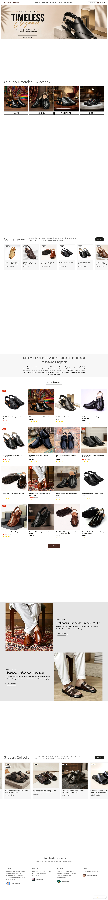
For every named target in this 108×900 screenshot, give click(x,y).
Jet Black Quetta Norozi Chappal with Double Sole (92, 417)
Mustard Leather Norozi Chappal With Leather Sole (39, 494)
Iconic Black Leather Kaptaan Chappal (92, 493)
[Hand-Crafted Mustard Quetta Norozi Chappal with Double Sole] (12, 252)
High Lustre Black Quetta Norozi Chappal (14, 493)
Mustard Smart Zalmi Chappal (11, 532)
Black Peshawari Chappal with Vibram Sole (13, 417)
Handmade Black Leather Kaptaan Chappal (38, 456)
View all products (54, 546)
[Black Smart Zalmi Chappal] (85, 252)
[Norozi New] (41, 100)
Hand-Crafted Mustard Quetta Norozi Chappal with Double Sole (11, 264)
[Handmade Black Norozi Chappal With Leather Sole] (48, 252)
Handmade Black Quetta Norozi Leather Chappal (66, 494)
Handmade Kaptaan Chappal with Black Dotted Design (93, 456)
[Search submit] (98, 2)
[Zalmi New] (16, 100)
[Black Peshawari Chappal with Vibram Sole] (30, 252)
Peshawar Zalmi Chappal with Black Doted (39, 532)
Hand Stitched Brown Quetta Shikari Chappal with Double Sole (66, 532)
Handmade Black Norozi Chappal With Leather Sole (48, 264)
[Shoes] (92, 100)
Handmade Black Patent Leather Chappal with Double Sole (93, 532)
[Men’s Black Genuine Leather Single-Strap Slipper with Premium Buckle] (75, 776)
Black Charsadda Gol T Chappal (64, 417)
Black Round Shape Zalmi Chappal (38, 417)
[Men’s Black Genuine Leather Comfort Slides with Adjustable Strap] (46, 776)
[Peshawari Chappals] (54, 22)
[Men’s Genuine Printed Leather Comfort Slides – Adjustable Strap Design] (17, 775)
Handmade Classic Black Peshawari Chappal (66, 456)
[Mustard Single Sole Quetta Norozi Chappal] (67, 252)
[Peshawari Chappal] (66, 100)
